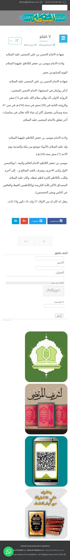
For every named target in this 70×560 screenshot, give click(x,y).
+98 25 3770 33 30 (54, 2)
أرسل (59, 315)
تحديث (58, 301)
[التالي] (26, 241)
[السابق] (43, 241)
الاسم (60, 262)
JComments (7, 320)
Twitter (35, 221)
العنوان (60, 272)
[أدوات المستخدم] (15, 40)
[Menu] (22, 18)
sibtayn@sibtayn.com (28, 2)
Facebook (54, 221)
